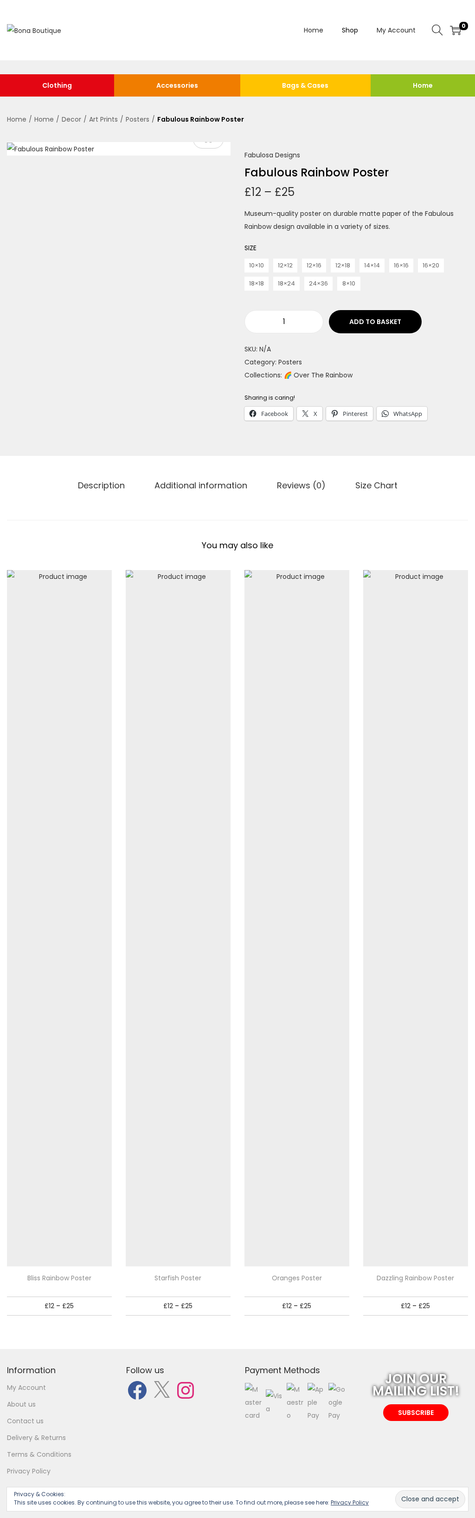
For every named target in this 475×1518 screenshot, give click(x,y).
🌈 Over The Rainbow (318, 375)
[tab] (101, 485)
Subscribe (416, 1412)
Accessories (177, 85)
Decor (71, 119)
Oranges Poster (297, 1278)
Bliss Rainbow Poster (59, 1278)
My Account (26, 1387)
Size (250, 248)
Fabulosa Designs (272, 155)
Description (101, 485)
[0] (455, 30)
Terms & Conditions (39, 1454)
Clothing (57, 85)
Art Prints (103, 119)
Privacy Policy (29, 1471)
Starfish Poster (177, 1278)
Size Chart (376, 485)
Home (423, 85)
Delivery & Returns (36, 1437)
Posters (137, 119)
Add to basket (375, 321)
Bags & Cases (305, 85)
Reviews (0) (301, 485)
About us (21, 1404)
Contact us (25, 1421)
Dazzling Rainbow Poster (415, 1278)
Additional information (200, 485)
